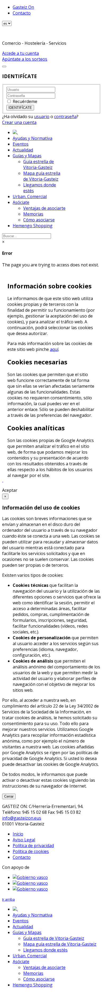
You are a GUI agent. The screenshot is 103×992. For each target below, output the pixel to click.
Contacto (22, 13)
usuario (41, 116)
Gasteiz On (23, 7)
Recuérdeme (25, 101)
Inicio (18, 834)
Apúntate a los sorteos (24, 59)
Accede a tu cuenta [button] (20, 53)
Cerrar (8, 796)
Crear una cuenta (19, 122)
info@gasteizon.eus (21, 818)
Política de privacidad (33, 845)
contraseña (65, 116)
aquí (54, 349)
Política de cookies (31, 851)
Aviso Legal (24, 840)
